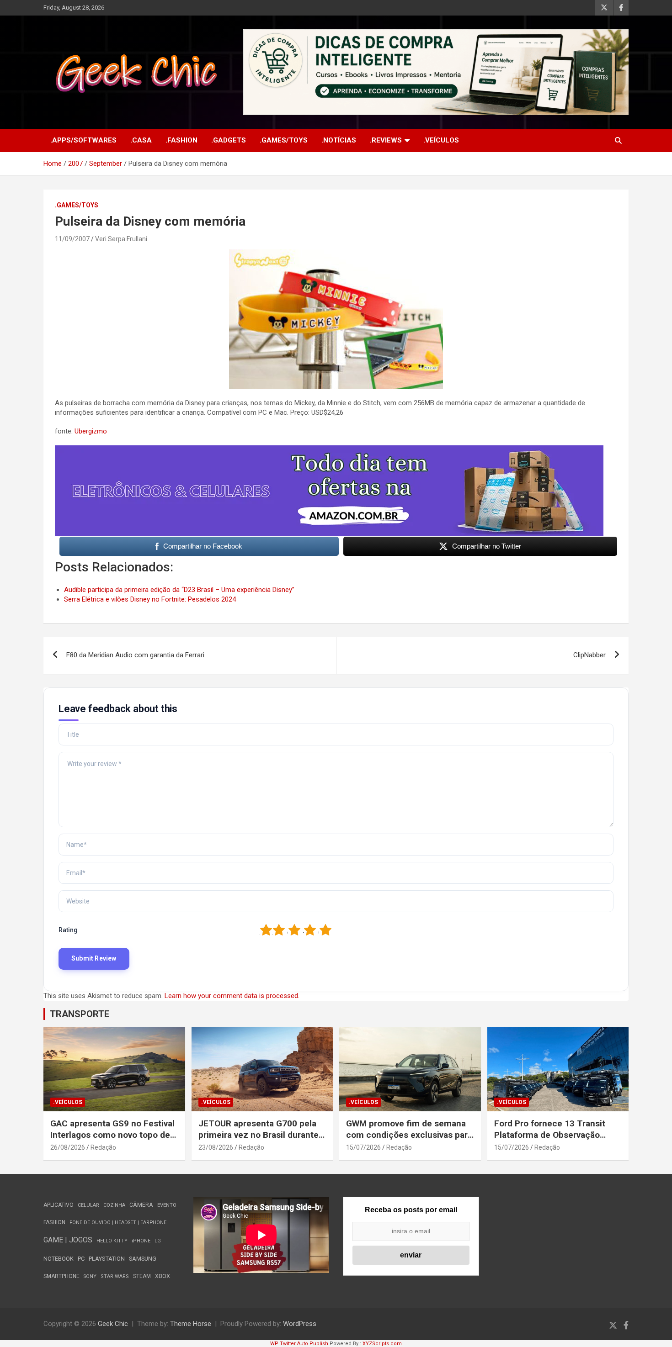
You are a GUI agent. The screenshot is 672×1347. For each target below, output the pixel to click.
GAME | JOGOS (67, 1240)
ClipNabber (589, 655)
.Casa (141, 140)
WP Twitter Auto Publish (299, 1344)
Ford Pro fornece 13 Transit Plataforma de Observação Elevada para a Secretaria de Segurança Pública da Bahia (551, 1140)
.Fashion (181, 140)
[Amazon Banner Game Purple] (329, 450)
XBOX (162, 1276)
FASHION (54, 1222)
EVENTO (166, 1205)
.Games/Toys (284, 140)
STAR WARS (115, 1276)
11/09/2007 (72, 239)
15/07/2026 (363, 1147)
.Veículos (441, 140)
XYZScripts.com (382, 1344)
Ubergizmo (91, 431)
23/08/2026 (215, 1147)
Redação (103, 1147)
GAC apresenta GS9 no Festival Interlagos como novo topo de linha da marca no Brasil (112, 1134)
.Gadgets (228, 140)
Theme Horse (190, 1324)
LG (158, 1241)
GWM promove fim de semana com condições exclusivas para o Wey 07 (409, 1134)
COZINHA (114, 1205)
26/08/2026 (67, 1147)
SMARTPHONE (61, 1276)
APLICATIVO (58, 1205)
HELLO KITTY (112, 1241)
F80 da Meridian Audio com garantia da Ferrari (135, 655)
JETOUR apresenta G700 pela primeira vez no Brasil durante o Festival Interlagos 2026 (262, 1134)
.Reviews (386, 140)
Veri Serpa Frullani (121, 239)
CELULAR (88, 1205)
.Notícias (338, 140)
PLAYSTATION (107, 1258)
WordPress (299, 1324)
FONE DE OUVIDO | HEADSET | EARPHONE (117, 1223)
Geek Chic (113, 1324)
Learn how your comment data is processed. (232, 996)
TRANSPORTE (79, 1014)
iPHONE (141, 1241)
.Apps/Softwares (83, 140)
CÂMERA (141, 1205)
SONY (90, 1276)
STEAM (142, 1276)
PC (81, 1258)
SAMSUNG (142, 1258)
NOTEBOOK (58, 1258)
